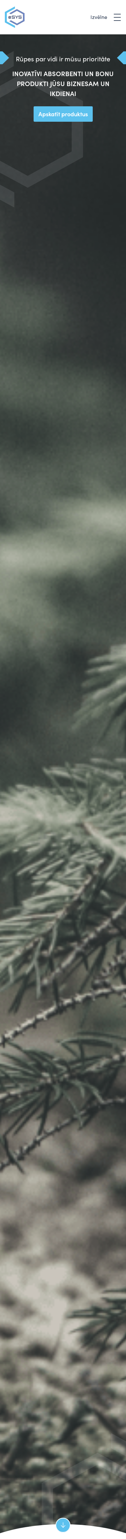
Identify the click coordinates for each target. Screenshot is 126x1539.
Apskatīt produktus (63, 114)
